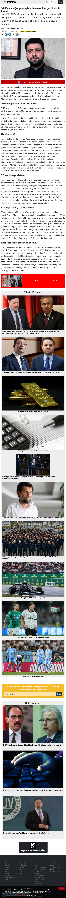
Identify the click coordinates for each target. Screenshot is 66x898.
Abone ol (53, 2)
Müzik (22, 867)
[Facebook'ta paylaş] (6, 34)
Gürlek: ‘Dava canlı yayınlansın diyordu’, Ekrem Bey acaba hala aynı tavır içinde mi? (33, 372)
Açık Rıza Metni (40, 875)
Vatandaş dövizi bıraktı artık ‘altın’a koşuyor (33, 411)
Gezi (6, 879)
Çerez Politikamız (40, 869)
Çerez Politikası (21, 895)
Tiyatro (22, 871)
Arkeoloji (23, 865)
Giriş (60, 2)
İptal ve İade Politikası (38, 872)
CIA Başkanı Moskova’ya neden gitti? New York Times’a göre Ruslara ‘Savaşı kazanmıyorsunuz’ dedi (28, 477)
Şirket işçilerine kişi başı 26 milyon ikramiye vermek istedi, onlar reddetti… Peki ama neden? (31, 558)
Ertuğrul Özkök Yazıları (54, 868)
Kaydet (59, 694)
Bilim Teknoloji (9, 877)
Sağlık (7, 873)
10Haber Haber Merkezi (14, 28)
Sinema (22, 869)
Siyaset (7, 865)
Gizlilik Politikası (40, 877)
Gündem (5, 31)
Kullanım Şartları (40, 867)
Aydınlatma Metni (38, 864)
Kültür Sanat (24, 863)
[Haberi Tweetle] (2, 34)
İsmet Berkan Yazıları (53, 864)
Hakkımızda (38, 884)
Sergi (21, 873)
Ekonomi (8, 867)
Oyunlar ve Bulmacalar (33, 850)
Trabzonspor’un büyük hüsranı (33, 676)
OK (62, 888)
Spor (6, 871)
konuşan (11, 108)
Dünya (7, 869)
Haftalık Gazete (55, 871)
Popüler (7, 875)
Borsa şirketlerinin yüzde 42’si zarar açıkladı (33, 451)
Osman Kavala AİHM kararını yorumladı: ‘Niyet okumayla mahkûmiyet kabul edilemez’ (33, 518)
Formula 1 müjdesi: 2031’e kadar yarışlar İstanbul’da (33, 598)
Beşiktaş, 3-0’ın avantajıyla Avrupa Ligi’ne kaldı (33, 637)
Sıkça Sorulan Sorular (39, 881)
